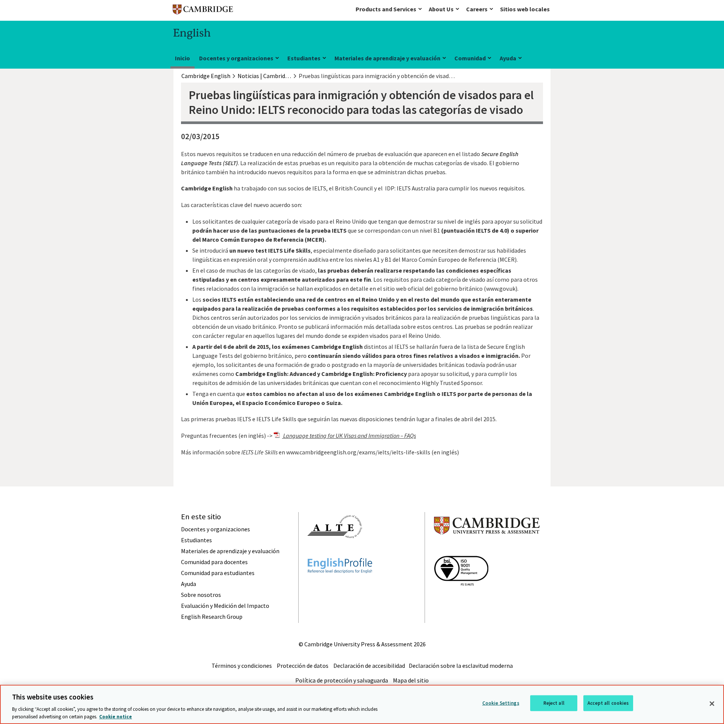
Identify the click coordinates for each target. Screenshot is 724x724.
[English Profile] (340, 587)
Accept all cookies (608, 703)
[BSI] (461, 599)
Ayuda (508, 58)
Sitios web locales (525, 9)
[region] (362, 704)
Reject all (553, 703)
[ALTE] (335, 551)
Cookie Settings (500, 703)
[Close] (712, 703)
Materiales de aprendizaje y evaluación (387, 58)
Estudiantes (304, 58)
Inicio (182, 58)
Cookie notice (115, 716)
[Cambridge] (203, 11)
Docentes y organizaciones (236, 58)
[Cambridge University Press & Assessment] (487, 549)
